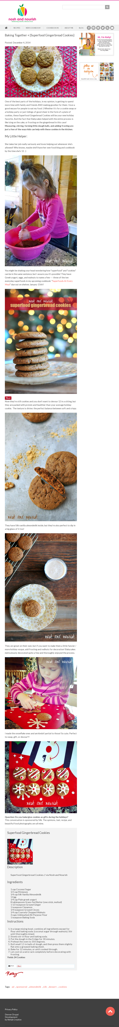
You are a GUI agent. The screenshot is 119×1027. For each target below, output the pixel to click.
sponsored (21, 987)
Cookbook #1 (52, 28)
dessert (53, 987)
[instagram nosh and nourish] (96, 71)
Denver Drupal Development (11, 1015)
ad (13, 987)
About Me (69, 28)
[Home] (22, 4)
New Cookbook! (33, 28)
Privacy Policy (11, 1009)
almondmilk (35, 987)
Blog (81, 28)
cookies (63, 987)
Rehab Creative (14, 1019)
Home (6, 28)
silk (45, 987)
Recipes (16, 28)
